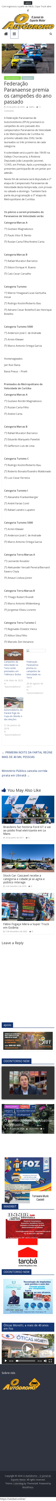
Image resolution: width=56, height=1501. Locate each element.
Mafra (32, 107)
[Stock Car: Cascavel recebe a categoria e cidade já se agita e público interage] (28, 846)
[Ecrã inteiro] (50, 1360)
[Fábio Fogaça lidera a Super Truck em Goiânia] (28, 895)
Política (24, 1106)
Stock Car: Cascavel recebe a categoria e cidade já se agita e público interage (24, 879)
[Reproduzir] (5, 1360)
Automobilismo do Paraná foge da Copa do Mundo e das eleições (13, 714)
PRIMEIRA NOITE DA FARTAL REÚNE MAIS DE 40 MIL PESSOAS (27, 754)
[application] (28, 1349)
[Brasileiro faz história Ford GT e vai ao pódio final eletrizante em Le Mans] (28, 797)
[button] (28, 1349)
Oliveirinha (34, 1128)
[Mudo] (45, 1360)
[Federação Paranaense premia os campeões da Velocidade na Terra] (36, 654)
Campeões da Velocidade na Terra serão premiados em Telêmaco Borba (12, 668)
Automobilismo (12, 78)
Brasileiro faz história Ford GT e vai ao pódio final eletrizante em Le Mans (27, 830)
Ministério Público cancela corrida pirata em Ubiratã (24, 773)
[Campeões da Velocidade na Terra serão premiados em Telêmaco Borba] (13, 654)
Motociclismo (12, 1106)
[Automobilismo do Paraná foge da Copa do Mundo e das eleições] (13, 702)
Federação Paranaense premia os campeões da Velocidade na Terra (33, 669)
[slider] (25, 1361)
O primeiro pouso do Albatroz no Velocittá (23, 6)
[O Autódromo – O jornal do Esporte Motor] (6, 34)
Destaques (28, 78)
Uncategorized (23, 1114)
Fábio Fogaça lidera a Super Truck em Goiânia (26, 925)
